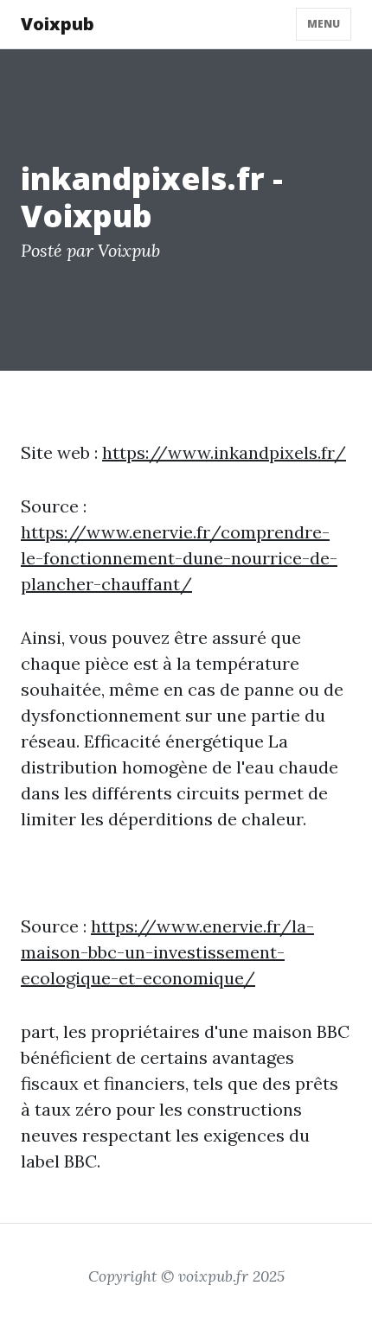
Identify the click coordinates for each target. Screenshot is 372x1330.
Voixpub (57, 23)
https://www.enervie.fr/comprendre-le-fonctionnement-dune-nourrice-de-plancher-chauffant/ (179, 558)
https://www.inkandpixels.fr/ (224, 452)
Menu (323, 23)
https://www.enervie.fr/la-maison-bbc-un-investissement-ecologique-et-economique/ (167, 952)
